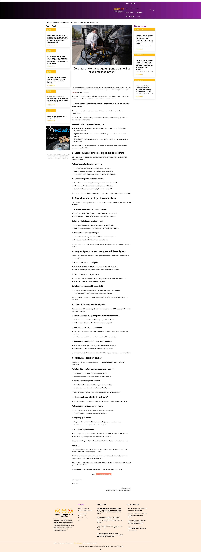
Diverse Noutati (49, 30)
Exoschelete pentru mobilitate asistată (118, 490)
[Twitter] (96, 80)
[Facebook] (150, 10)
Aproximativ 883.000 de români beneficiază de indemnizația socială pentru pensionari (137, 528)
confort (74, 92)
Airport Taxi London (52, 155)
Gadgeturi (57, 22)
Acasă (47, 22)
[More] (112, 80)
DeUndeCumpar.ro (78, 543)
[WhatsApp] (107, 80)
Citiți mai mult (51, 66)
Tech (51, 22)
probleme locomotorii (104, 474)
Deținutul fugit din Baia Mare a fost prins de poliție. (56, 117)
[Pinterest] (102, 80)
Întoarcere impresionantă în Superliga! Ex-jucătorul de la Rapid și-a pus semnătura (137, 515)
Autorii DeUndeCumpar (140, 45)
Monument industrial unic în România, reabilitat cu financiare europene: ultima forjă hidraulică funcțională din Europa (57, 99)
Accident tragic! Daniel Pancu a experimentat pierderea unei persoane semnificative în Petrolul (57, 79)
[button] (153, 10)
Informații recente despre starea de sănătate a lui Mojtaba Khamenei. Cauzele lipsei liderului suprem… (137, 522)
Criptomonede (51, 158)
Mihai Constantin (77, 480)
